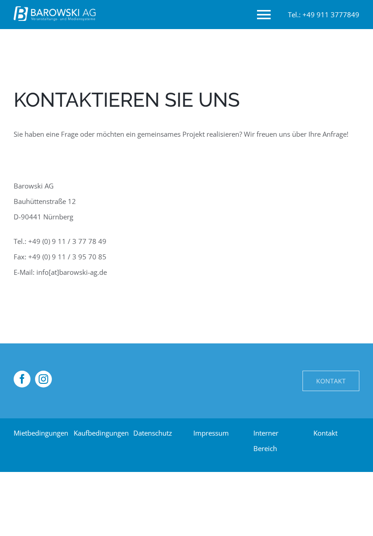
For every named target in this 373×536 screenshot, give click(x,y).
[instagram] (43, 379)
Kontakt (325, 432)
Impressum (211, 432)
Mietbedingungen (41, 432)
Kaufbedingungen (101, 432)
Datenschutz (152, 432)
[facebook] (22, 379)
